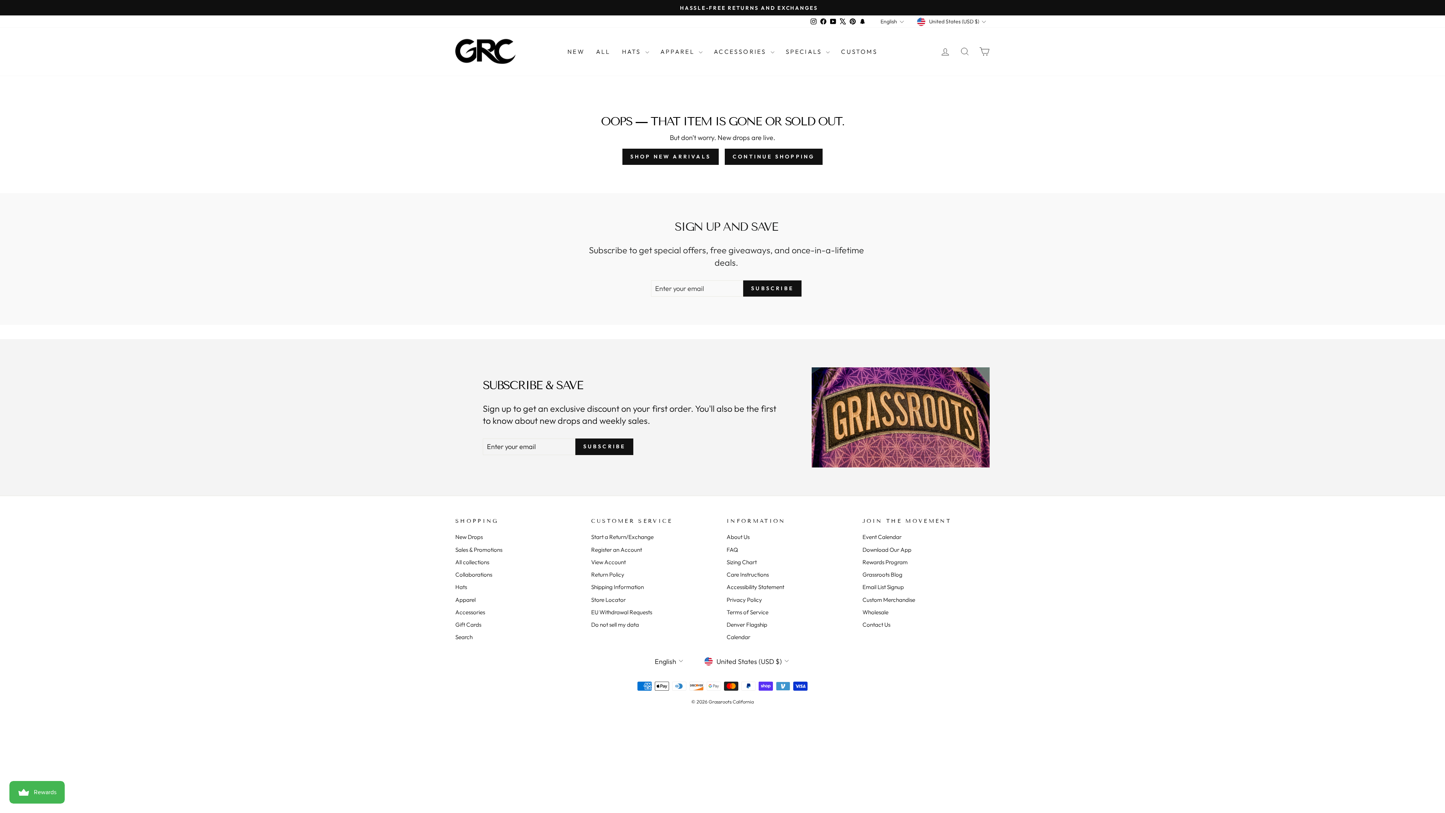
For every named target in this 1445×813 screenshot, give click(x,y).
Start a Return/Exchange (622, 536)
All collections (472, 562)
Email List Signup (883, 587)
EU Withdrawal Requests (621, 612)
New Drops (469, 536)
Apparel (678, 51)
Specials (805, 51)
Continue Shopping (774, 156)
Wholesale (875, 612)
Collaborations (473, 574)
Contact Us (876, 624)
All (603, 51)
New (576, 51)
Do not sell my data (615, 624)
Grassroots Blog (882, 574)
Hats (632, 51)
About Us (738, 536)
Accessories (741, 51)
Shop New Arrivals (670, 156)
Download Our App (886, 549)
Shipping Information (617, 587)
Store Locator (608, 599)
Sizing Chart (742, 562)
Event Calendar (882, 536)
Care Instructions (748, 574)
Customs (859, 51)
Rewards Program (885, 562)
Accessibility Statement (755, 587)
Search (464, 637)
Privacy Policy (744, 599)
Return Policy (607, 574)
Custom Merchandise (888, 599)
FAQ (732, 549)
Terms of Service (747, 612)
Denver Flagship (747, 624)
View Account (608, 562)
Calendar (738, 637)
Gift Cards (468, 624)
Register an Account (616, 549)
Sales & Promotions (478, 549)
